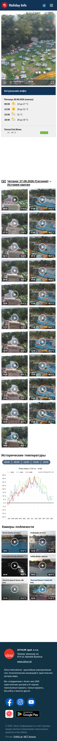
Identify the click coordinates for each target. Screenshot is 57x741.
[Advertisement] (28, 156)
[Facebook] (9, 702)
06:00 (7, 462)
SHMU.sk (18, 737)
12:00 (26, 462)
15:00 (36, 462)
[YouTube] (31, 702)
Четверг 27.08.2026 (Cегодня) (27, 181)
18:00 (45, 462)
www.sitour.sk (24, 661)
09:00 (16, 462)
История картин (18, 184)
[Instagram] (20, 702)
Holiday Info (11, 3)
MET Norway (30, 737)
